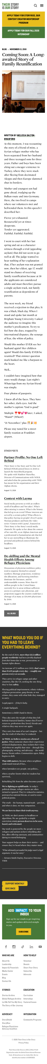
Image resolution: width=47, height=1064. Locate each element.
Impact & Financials (10, 967)
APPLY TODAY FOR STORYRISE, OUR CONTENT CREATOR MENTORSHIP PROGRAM (23, 19)
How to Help (30, 955)
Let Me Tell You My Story (12, 1002)
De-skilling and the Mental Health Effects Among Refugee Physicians (22, 559)
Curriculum (28, 995)
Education (29, 989)
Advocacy (7, 1014)
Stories (6, 989)
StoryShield (7, 1019)
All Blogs (11, 613)
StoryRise (6, 1023)
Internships (28, 998)
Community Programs (32, 1019)
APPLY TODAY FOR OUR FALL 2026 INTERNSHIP (23, 32)
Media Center (7, 971)
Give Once (10, 888)
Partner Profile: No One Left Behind (23, 458)
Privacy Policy (24, 1042)
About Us (6, 960)
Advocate (27, 974)
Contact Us (6, 981)
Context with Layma (18, 498)
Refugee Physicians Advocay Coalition (10, 1027)
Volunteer (27, 960)
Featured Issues (30, 1002)
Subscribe (28, 971)
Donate (26, 964)
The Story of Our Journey (12, 1005)
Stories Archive (8, 995)
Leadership (6, 964)
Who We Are (8, 955)
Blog (4, 49)
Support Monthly (14, 883)
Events (5, 974)
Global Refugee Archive (11, 998)
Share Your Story (31, 967)
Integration (30, 1014)
